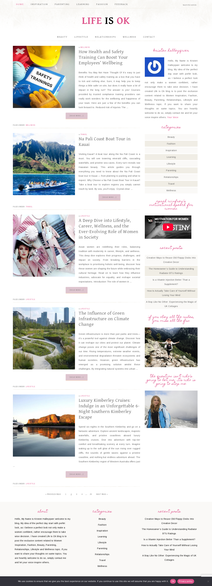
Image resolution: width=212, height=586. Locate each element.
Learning (171, 157)
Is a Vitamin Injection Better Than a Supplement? (169, 539)
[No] (208, 581)
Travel (83, 134)
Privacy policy (186, 581)
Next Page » (102, 494)
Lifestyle (85, 216)
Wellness (85, 47)
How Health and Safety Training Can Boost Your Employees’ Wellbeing (103, 57)
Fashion (171, 143)
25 (91, 494)
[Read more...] (77, 116)
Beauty (171, 137)
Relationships (171, 177)
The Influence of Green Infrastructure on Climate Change (104, 319)
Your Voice (172, 117)
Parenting (171, 170)
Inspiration (171, 150)
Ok (173, 581)
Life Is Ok (106, 20)
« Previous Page (53, 494)
